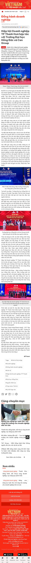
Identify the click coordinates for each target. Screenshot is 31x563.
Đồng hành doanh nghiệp (13, 18)
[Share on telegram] (16, 394)
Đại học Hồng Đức (12, 379)
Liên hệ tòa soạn (15, 496)
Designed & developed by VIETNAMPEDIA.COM (13, 549)
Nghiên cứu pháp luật (11, 11)
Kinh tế (9, 370)
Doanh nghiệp (11, 364)
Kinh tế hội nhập (17, 360)
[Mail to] (13, 394)
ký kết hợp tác (11, 389)
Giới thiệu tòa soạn (15, 504)
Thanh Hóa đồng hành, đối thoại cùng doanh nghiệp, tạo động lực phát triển (14, 473)
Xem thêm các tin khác (13, 457)
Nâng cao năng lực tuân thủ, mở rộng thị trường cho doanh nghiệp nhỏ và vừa (15, 423)
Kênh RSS (15, 546)
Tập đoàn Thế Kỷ (12, 386)
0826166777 (19, 535)
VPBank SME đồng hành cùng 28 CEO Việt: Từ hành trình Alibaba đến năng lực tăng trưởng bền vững (15, 451)
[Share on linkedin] (9, 394)
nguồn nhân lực (11, 383)
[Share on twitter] (6, 394)
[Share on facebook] (2, 394)
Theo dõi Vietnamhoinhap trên (10, 27)
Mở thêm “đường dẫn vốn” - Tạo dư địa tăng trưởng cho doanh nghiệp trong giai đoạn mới (15, 437)
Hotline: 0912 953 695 (16, 500)
